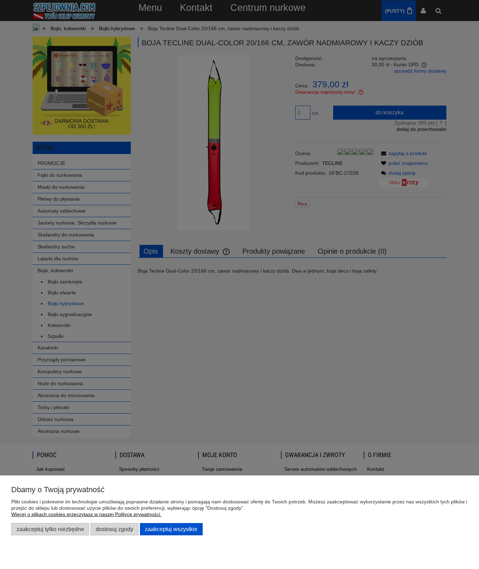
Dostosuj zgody (114, 529)
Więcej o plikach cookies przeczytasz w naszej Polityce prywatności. (86, 514)
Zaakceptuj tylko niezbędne (50, 529)
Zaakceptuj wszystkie (171, 529)
